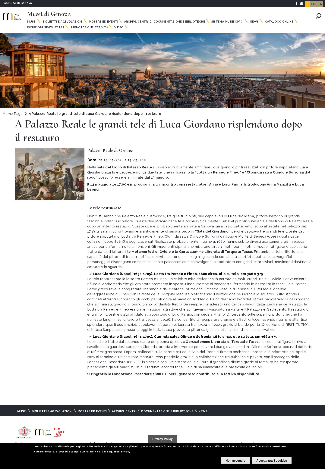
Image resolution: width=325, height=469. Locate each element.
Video (118, 27)
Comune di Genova (18, 3)
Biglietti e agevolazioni (63, 21)
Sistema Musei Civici (227, 21)
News (254, 21)
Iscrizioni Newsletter (45, 27)
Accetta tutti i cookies (271, 460)
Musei (31, 21)
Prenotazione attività (89, 27)
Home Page (13, 114)
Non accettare (235, 460)
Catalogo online (279, 21)
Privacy (125, 451)
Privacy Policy (162, 439)
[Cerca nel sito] (318, 16)
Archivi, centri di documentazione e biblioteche (164, 21)
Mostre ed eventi (103, 21)
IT (307, 4)
